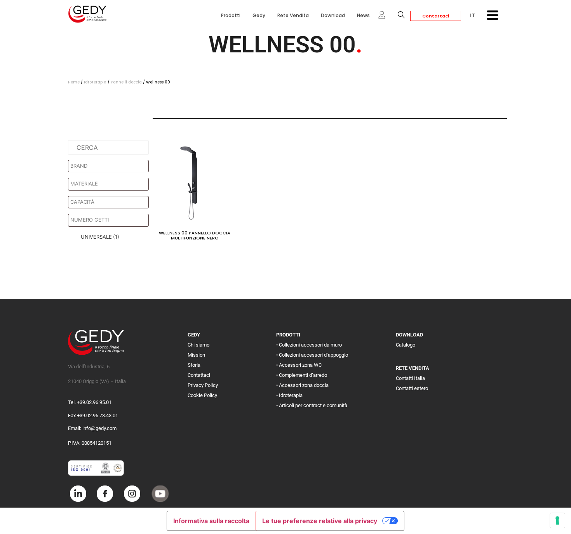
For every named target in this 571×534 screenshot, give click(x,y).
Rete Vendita (293, 15)
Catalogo (405, 345)
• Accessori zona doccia (302, 385)
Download (333, 15)
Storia (194, 365)
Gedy (258, 15)
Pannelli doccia (126, 82)
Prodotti (230, 15)
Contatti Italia (410, 378)
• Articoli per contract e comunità (311, 405)
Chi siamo (198, 345)
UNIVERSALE (100, 237)
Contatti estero (412, 388)
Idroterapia (95, 82)
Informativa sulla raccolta (211, 521)
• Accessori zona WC (299, 365)
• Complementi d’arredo (301, 375)
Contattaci (435, 16)
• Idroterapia (289, 395)
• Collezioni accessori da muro (309, 345)
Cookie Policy (202, 395)
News (363, 15)
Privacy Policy (203, 385)
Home (74, 82)
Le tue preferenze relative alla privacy (319, 521)
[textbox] (110, 166)
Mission (196, 355)
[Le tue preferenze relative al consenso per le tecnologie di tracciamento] (557, 520)
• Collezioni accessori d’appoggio (312, 355)
